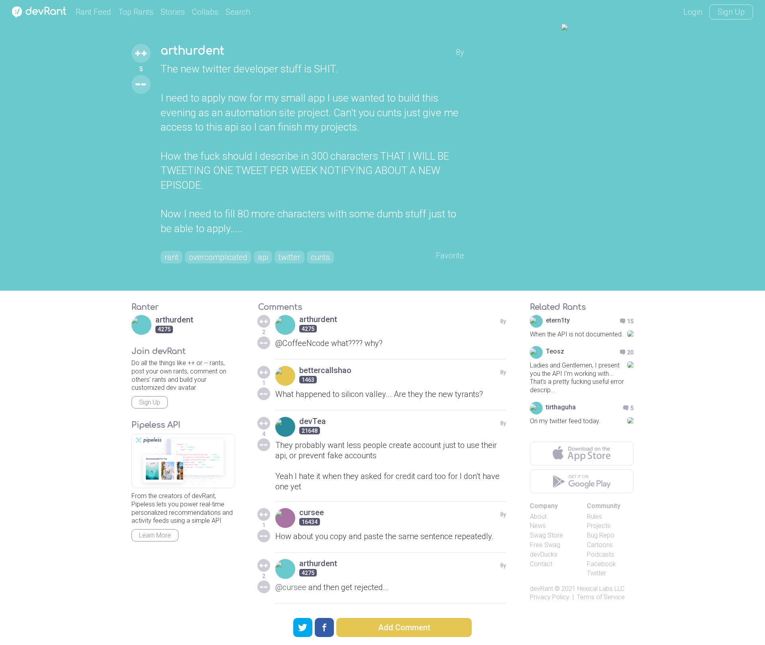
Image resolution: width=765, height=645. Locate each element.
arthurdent (192, 51)
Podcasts (600, 554)
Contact (541, 564)
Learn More (155, 535)
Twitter (596, 573)
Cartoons (600, 545)
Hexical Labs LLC (600, 588)
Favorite (450, 255)
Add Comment (404, 627)
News (538, 526)
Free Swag (545, 545)
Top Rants (135, 12)
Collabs (205, 12)
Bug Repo (600, 535)
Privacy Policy (549, 597)
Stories (173, 12)
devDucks (543, 554)
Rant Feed (93, 12)
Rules (594, 516)
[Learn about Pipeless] (183, 461)
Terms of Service (601, 597)
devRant (541, 588)
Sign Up (731, 12)
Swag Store (546, 535)
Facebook (601, 564)
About (538, 516)
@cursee (290, 587)
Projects (598, 526)
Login (692, 12)
